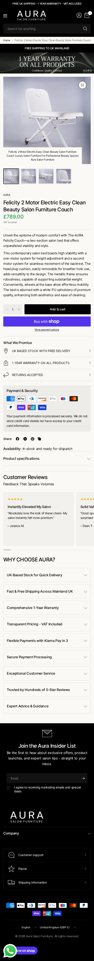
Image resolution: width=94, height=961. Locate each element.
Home (6, 40)
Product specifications (21, 458)
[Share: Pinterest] (32, 439)
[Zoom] (82, 85)
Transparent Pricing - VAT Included (34, 624)
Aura (6, 195)
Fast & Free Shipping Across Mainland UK (40, 591)
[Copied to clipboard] (39, 439)
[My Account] (79, 15)
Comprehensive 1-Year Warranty (33, 607)
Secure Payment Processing (29, 657)
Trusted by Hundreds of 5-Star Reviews (38, 689)
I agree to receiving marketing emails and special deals (47, 789)
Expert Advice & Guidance (27, 706)
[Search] (85, 29)
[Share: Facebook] (17, 439)
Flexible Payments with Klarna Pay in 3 (37, 640)
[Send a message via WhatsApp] (10, 951)
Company (11, 833)
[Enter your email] (83, 778)
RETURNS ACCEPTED (27, 375)
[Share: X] (25, 439)
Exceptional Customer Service (31, 673)
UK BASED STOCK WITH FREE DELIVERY (41, 351)
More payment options (47, 329)
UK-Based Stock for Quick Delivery (34, 575)
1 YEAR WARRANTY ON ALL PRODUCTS (41, 363)
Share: (7, 438)
